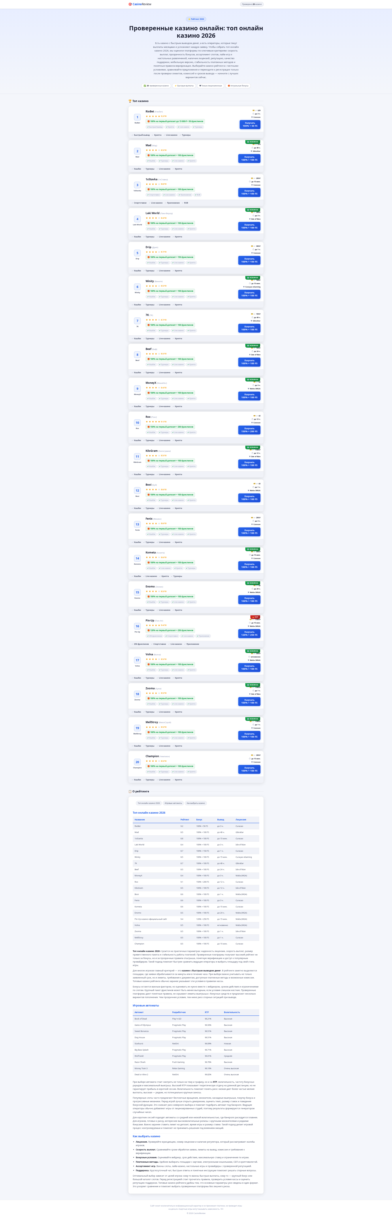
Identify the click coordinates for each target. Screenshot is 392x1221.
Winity (154, 281)
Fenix (153, 518)
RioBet (154, 111)
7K (149, 315)
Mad (151, 145)
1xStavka (157, 179)
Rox (151, 417)
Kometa (155, 552)
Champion (158, 756)
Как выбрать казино (196, 803)
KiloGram (158, 451)
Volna (153, 654)
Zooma (153, 688)
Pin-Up (154, 620)
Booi (151, 484)
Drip (152, 247)
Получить (250, 124)
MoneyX (156, 383)
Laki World (159, 213)
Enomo (154, 586)
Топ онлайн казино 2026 (149, 803)
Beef (151, 349)
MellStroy (158, 722)
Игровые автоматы (173, 803)
